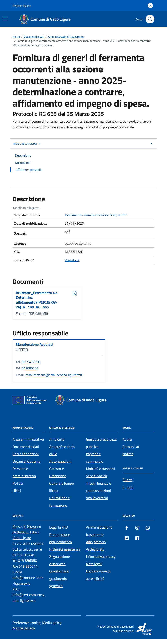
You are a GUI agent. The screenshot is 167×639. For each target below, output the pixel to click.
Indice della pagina (25, 144)
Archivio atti (95, 549)
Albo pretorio (96, 542)
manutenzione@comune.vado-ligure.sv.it (54, 374)
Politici (18, 483)
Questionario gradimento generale (59, 578)
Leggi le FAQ (58, 527)
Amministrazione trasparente (99, 530)
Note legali (94, 564)
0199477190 (31, 361)
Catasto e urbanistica (57, 472)
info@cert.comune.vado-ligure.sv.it (28, 597)
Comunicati (131, 446)
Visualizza (72, 260)
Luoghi (128, 487)
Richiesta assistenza (64, 549)
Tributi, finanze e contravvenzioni (98, 487)
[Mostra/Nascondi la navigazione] (4, 18)
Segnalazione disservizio (59, 560)
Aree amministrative (28, 439)
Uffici (17, 490)
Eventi (127, 480)
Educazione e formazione (59, 501)
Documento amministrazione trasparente (96, 215)
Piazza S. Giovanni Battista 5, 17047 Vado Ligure (27, 532)
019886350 (30, 368)
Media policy (52, 622)
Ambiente (56, 439)
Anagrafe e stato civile (62, 450)
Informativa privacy (101, 556)
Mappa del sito (24, 628)
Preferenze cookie (27, 622)
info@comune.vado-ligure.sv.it (28, 580)
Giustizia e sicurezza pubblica (101, 443)
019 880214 (28, 566)
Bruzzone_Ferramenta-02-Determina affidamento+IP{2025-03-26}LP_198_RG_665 (37, 300)
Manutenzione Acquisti (34, 344)
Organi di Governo (27, 461)
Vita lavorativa (97, 498)
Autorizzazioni (60, 461)
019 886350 (27, 560)
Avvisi (127, 439)
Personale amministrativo (24, 472)
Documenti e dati (26, 446)
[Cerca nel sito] (150, 19)
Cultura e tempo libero (61, 487)
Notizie (128, 454)
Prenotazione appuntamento (60, 538)
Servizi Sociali (96, 476)
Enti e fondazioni (26, 454)
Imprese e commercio (94, 457)
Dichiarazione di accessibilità (98, 574)
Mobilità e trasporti (100, 468)
